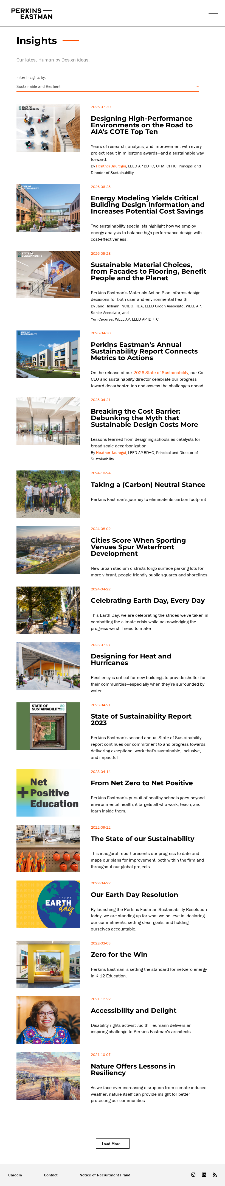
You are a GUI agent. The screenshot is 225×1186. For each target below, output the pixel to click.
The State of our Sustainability (142, 839)
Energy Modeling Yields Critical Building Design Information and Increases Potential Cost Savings (148, 204)
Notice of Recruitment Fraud (105, 1174)
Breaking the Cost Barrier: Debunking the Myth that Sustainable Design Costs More (144, 417)
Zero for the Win (119, 954)
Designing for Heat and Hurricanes (131, 659)
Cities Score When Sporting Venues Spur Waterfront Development (138, 546)
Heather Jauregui (111, 166)
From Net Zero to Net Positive (142, 783)
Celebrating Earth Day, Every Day (148, 600)
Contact (51, 1174)
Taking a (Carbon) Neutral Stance (148, 485)
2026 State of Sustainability (160, 372)
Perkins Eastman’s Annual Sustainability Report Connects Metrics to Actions (144, 351)
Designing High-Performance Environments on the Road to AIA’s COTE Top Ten (142, 125)
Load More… (112, 1143)
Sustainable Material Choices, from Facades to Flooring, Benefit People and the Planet (148, 271)
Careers (15, 1174)
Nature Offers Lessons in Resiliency (133, 1069)
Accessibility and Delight (133, 1010)
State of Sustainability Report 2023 (141, 719)
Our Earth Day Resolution (134, 895)
